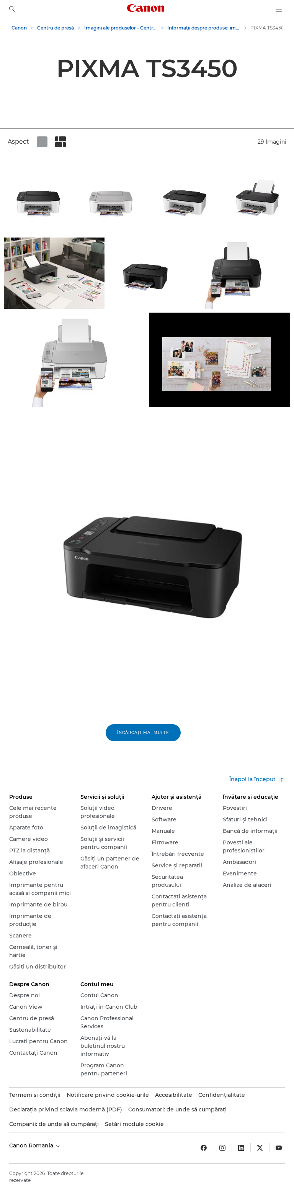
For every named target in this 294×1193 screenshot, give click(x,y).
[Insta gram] (222, 1148)
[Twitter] (260, 1148)
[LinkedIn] (241, 1148)
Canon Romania (32, 1145)
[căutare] (12, 9)
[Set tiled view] (42, 141)
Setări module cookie (134, 1124)
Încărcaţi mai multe (143, 732)
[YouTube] (279, 1148)
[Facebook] (204, 1148)
